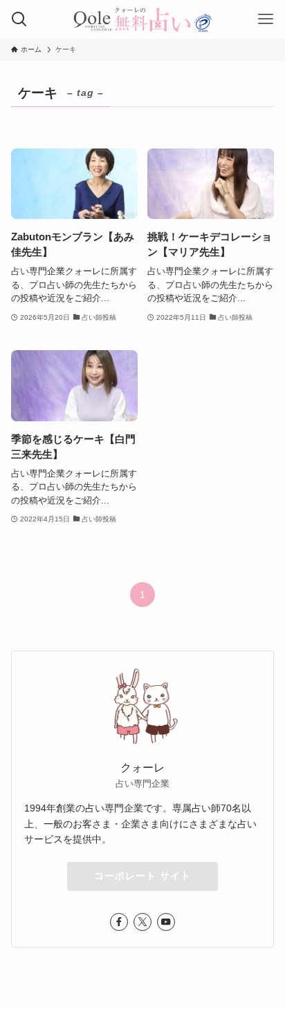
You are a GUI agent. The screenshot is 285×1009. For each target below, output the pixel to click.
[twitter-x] (142, 922)
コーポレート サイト (142, 875)
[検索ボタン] (19, 19)
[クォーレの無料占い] (142, 19)
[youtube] (166, 922)
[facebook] (119, 922)
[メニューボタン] (265, 19)
